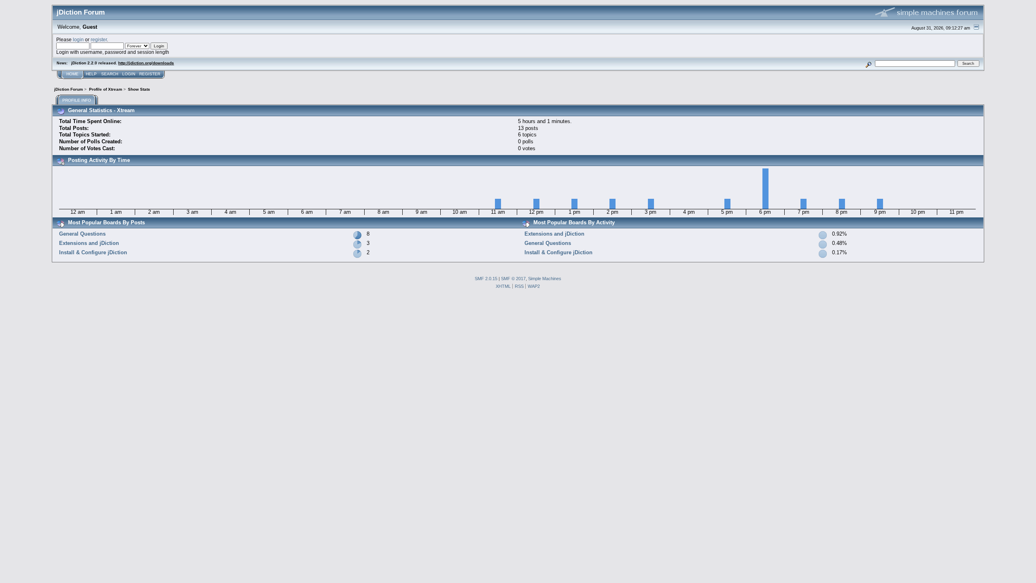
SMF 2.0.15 (486, 278)
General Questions (82, 234)
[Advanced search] (869, 63)
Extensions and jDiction (89, 243)
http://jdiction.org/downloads (146, 63)
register (99, 39)
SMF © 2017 (513, 278)
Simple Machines (544, 278)
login (78, 39)
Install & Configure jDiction (93, 252)
